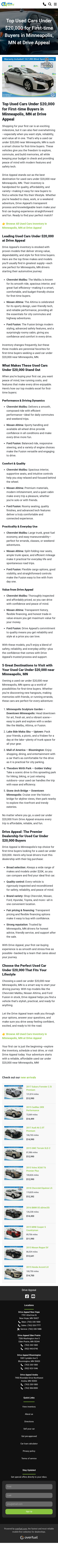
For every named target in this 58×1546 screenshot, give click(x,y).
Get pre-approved (29, 1436)
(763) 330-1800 (31, 1345)
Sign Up (29, 1511)
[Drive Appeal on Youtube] (32, 1296)
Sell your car (29, 1429)
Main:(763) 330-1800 (31, 1322)
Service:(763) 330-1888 (31, 1329)
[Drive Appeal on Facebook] (26, 1296)
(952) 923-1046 (31, 1368)
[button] (44, 4)
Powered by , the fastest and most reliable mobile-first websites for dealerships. (29, 1530)
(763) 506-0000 (31, 1388)
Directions (29, 1421)
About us (29, 1414)
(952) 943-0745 (31, 1349)
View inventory (29, 1407)
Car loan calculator (29, 1443)
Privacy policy (29, 1451)
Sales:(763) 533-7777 (31, 1325)
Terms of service (29, 1458)
